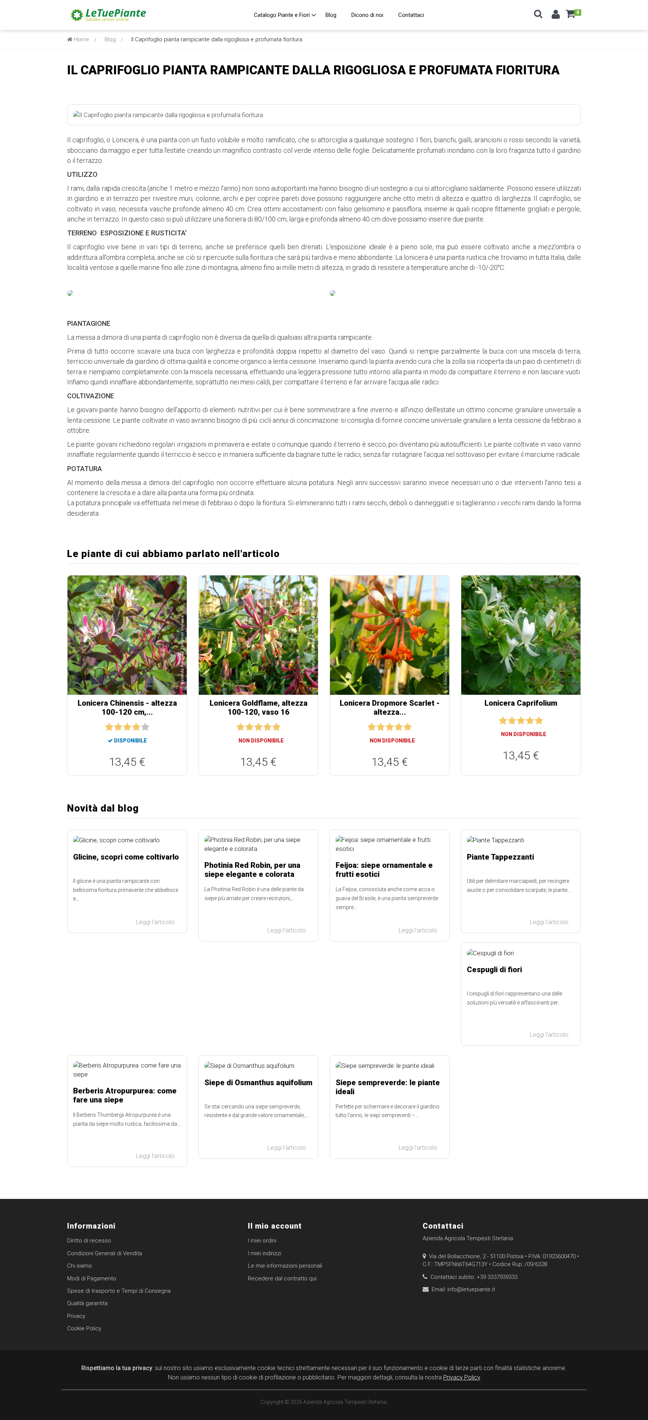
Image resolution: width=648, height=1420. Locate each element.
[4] (136, 727)
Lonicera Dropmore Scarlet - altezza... (390, 708)
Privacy (76, 1316)
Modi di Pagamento (91, 1278)
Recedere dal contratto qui (282, 1278)
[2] (118, 727)
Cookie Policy (84, 1328)
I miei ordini (262, 1240)
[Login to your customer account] (556, 16)
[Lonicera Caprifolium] (520, 634)
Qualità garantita (87, 1303)
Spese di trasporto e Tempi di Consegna (119, 1290)
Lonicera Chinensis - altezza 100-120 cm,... (127, 708)
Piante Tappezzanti (500, 856)
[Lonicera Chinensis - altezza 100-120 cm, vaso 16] (127, 634)
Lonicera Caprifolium (520, 703)
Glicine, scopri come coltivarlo (126, 856)
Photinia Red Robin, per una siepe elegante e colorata (252, 870)
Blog (110, 39)
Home (80, 39)
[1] (109, 727)
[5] (145, 727)
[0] (570, 16)
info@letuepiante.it (471, 1289)
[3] (127, 727)
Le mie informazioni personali (285, 1265)
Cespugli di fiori (494, 969)
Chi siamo (79, 1265)
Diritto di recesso (89, 1240)
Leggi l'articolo (156, 922)
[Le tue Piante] (108, 15)
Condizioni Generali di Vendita (104, 1253)
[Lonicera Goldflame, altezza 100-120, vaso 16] (258, 634)
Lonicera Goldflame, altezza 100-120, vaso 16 (259, 708)
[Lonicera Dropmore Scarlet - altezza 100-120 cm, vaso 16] (389, 634)
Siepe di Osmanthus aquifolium (258, 1082)
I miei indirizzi (264, 1253)
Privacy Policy (461, 1377)
